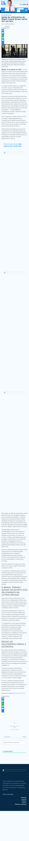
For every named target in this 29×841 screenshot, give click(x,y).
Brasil (25, 69)
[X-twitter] (22, 4)
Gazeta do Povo (20, 693)
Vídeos (24, 802)
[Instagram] (20, 4)
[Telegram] (14, 38)
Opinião (23, 800)
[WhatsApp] (14, 35)
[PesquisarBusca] (18, 11)
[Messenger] (14, 40)
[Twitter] (14, 32)
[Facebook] (24, 4)
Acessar (24, 736)
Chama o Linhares (20, 804)
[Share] (14, 43)
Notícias (23, 797)
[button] (26, 10)
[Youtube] (27, 4)
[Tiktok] (25, 4)
